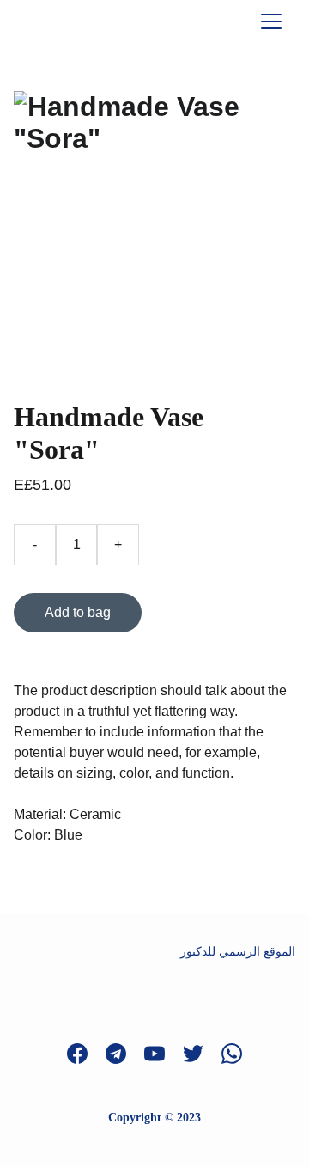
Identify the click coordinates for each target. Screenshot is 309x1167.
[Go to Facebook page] (86, 1053)
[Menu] (271, 21)
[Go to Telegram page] (124, 1053)
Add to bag (78, 612)
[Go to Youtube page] (163, 1053)
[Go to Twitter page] (202, 1053)
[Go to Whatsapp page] (231, 1053)
